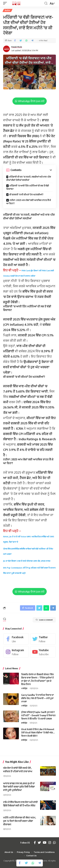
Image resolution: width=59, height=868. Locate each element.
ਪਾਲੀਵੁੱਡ (24, 688)
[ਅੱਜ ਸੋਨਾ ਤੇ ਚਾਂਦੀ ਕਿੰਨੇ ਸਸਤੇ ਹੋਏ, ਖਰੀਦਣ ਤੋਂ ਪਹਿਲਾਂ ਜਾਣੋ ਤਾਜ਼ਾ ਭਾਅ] (48, 771)
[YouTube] (44, 843)
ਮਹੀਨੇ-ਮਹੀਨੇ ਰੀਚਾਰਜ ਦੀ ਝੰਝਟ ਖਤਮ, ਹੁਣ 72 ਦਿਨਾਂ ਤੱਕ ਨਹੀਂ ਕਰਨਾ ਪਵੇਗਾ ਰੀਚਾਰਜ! (19, 821)
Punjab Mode (16, 47)
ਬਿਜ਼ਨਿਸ (7, 10)
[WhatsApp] (54, 843)
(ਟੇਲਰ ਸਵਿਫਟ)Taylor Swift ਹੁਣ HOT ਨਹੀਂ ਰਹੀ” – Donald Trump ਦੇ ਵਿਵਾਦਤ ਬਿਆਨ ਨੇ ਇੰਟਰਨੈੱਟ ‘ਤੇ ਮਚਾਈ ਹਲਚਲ (38, 715)
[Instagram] (16, 651)
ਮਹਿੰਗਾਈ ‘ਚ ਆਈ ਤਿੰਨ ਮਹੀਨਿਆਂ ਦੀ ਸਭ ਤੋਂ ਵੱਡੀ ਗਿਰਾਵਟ (27, 187)
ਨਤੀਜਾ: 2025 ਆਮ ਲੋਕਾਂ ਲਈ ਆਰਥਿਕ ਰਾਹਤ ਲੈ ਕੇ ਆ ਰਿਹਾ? (28, 202)
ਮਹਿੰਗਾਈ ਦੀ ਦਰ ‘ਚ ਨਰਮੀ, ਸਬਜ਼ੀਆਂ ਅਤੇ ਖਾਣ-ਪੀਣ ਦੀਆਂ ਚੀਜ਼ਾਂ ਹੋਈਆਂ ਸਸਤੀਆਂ (28, 178)
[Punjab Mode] (16, 3)
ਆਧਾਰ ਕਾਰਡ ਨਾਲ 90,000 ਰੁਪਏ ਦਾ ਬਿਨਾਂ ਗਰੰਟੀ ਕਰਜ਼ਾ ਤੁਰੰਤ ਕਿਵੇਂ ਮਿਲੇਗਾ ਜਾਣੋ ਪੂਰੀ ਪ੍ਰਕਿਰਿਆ (19, 787)
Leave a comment (46, 620)
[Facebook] (16, 638)
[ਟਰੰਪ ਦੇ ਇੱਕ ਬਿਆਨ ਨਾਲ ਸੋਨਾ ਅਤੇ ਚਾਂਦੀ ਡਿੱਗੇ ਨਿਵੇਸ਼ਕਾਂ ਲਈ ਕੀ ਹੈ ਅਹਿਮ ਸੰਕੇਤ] (48, 805)
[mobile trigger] (5, 3)
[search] (46, 3)
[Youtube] (43, 651)
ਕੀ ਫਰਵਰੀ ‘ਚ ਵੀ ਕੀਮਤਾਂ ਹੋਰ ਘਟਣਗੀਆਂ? (26, 194)
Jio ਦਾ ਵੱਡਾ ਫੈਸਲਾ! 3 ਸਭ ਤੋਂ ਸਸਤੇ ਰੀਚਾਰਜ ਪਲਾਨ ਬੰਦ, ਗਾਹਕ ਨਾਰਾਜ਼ (26, 561)
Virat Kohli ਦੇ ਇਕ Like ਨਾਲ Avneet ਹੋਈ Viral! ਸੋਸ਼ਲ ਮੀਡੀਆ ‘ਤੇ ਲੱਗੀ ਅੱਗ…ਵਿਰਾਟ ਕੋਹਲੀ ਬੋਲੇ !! (38, 732)
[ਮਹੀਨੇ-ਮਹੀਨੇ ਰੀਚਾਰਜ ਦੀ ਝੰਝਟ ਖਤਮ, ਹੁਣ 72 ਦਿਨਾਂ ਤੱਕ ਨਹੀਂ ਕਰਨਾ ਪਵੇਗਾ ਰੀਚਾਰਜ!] (48, 820)
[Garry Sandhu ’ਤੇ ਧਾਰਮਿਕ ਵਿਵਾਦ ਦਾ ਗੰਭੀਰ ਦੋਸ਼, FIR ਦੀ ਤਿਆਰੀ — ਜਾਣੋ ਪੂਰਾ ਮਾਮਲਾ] (11, 699)
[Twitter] (43, 638)
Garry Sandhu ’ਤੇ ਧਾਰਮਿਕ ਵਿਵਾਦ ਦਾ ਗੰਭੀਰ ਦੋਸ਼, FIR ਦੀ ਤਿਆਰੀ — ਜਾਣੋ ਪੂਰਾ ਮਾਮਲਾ (37, 698)
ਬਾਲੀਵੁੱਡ (24, 723)
